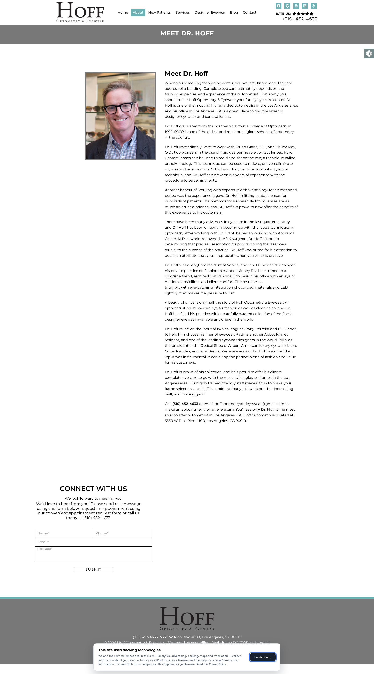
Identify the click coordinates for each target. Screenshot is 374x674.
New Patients (159, 12)
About (138, 12)
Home (123, 12)
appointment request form (95, 513)
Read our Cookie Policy (211, 664)
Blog (234, 12)
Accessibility (197, 643)
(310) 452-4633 (300, 19)
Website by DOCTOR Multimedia (241, 643)
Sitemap (175, 643)
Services (183, 12)
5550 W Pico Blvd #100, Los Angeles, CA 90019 (200, 637)
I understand (262, 657)
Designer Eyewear (210, 12)
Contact (249, 12)
